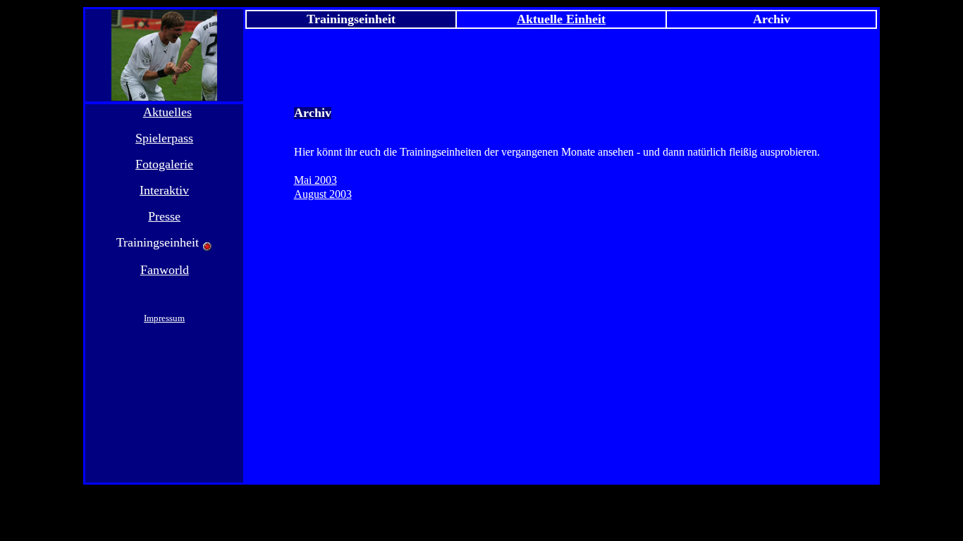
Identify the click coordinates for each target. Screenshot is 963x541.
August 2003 (323, 194)
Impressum (164, 318)
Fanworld (164, 270)
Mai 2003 (315, 180)
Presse (164, 216)
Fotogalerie (164, 164)
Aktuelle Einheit (561, 19)
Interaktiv (164, 190)
